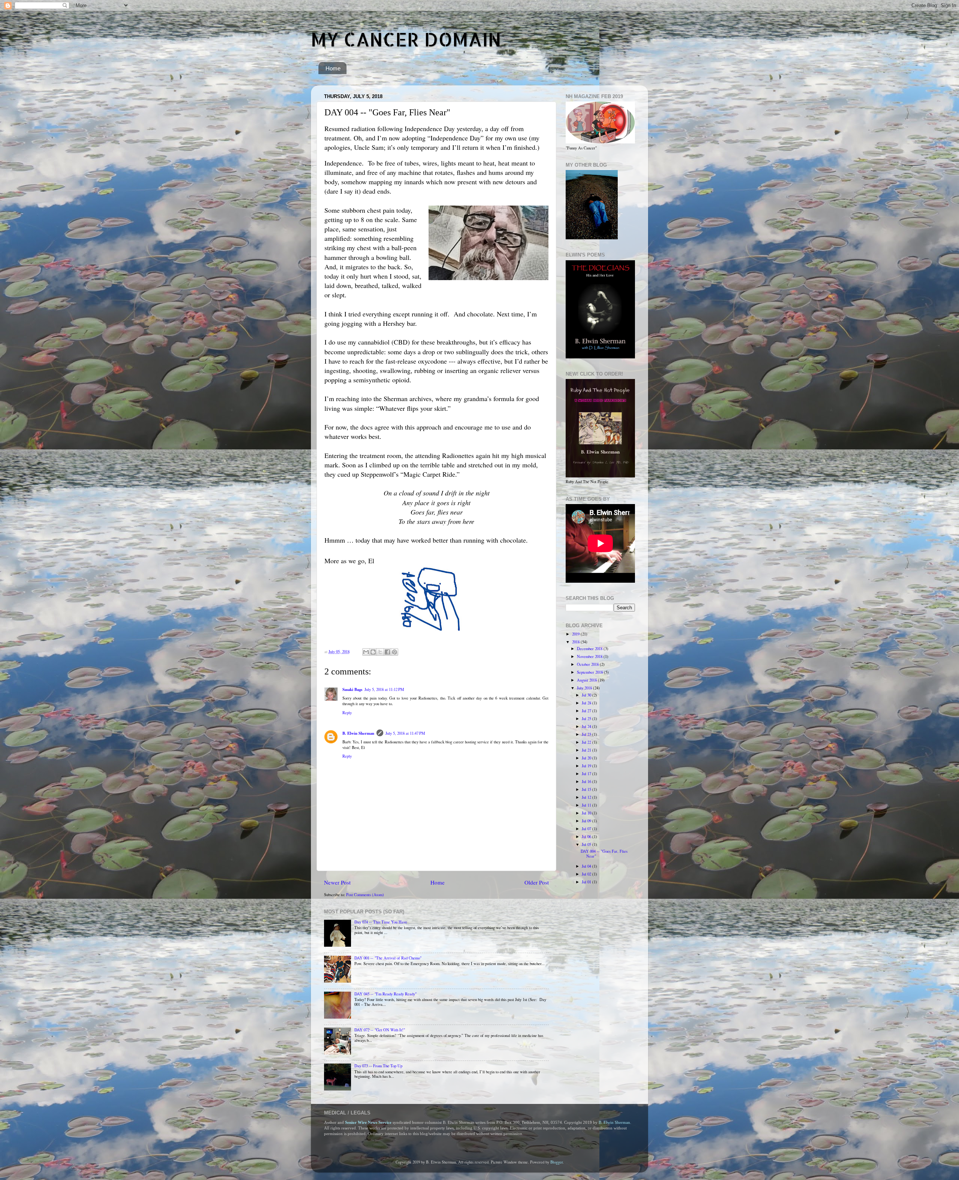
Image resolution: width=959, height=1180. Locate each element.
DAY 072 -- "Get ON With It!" (379, 1029)
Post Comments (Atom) (365, 894)
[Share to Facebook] (387, 652)
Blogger (556, 1162)
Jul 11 (587, 805)
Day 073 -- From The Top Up (378, 1065)
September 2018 (590, 672)
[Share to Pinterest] (394, 652)
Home (333, 68)
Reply (347, 712)
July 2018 (585, 688)
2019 (576, 634)
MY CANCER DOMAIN (406, 39)
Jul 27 (587, 710)
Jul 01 (587, 882)
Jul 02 (587, 874)
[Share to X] (380, 652)
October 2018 (588, 664)
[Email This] (366, 652)
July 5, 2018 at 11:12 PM (384, 689)
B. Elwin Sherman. (615, 1122)
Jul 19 (587, 765)
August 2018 (587, 680)
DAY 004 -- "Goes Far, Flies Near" (604, 854)
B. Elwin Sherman (358, 733)
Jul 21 (587, 750)
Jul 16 (587, 781)
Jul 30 (587, 695)
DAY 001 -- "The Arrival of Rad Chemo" (387, 958)
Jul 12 (587, 797)
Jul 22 (587, 742)
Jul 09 (587, 820)
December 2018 (590, 648)
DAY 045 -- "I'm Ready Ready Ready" (385, 994)
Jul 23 (587, 734)
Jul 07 (587, 828)
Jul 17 (587, 773)
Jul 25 (587, 718)
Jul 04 (587, 866)
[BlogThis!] (373, 652)
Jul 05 (587, 844)
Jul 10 (587, 813)
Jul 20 (587, 758)
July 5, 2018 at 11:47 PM (405, 733)
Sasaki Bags (352, 689)
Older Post (536, 882)
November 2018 (590, 656)
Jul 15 (587, 789)
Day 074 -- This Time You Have (380, 922)
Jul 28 (587, 703)
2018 (576, 641)
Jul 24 (587, 726)
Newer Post (337, 882)
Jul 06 (587, 836)
